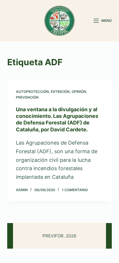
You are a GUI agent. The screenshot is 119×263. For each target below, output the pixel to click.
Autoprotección (32, 91)
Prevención (27, 97)
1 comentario (75, 190)
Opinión (79, 91)
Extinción (60, 91)
